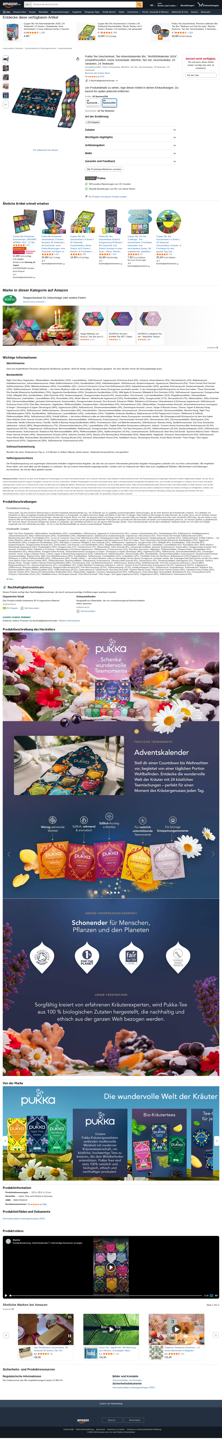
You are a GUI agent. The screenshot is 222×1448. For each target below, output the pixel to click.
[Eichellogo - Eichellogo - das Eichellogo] (10, 299)
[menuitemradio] (211, 1295)
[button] (7, 12)
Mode (121, 12)
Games (194, 12)
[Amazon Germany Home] (83, 1421)
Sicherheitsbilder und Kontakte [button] (127, 1380)
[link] (47, 36)
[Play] (5, 1295)
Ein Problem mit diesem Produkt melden (108, 196)
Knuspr (32, 12)
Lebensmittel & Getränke (13, 48)
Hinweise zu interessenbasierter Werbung (144, 1429)
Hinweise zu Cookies (116, 1429)
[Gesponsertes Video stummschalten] (69, 1341)
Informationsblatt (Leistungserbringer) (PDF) (24, 1218)
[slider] (105, 1295)
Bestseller (43, 12)
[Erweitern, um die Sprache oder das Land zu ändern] (154, 5)
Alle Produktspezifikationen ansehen (104, 169)
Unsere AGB (68, 1429)
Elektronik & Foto (180, 12)
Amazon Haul (19, 12)
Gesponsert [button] (211, 347)
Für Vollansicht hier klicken (45, 150)
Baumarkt (205, 12)
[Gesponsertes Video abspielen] (111, 1329)
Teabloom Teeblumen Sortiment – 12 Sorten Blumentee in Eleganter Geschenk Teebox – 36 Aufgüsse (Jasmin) (182, 1349)
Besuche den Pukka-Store (97, 73)
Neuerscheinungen (60, 12)
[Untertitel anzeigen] (69, 1317)
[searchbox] (84, 4)
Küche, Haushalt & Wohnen (155, 12)
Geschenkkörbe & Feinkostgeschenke (40, 48)
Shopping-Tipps (92, 12)
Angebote (77, 12)
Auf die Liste (193, 75)
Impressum (100, 1429)
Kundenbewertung (22, 1243)
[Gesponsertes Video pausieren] (69, 1336)
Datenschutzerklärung (85, 1429)
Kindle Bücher (109, 12)
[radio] (6, 59)
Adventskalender (65, 48)
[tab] (104, 893)
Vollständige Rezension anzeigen (66, 1243)
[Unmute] (216, 1295)
